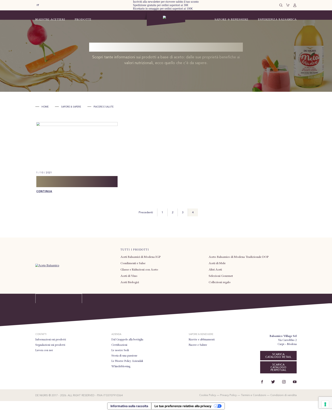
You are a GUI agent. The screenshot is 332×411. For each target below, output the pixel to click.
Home (45, 107)
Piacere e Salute (198, 344)
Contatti (40, 334)
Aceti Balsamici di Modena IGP (140, 257)
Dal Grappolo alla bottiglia (127, 339)
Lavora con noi (44, 350)
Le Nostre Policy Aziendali (127, 361)
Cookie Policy (207, 395)
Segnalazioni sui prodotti (50, 344)
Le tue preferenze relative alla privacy (182, 406)
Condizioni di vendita (283, 395)
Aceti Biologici (129, 282)
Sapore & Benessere (231, 19)
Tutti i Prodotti (134, 249)
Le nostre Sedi (120, 350)
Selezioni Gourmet (221, 276)
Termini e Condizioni (253, 395)
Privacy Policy (228, 395)
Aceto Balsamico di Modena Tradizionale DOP (239, 257)
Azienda (116, 334)
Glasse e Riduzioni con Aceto (139, 269)
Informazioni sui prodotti (50, 339)
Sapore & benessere (201, 334)
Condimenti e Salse (132, 263)
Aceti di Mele (217, 263)
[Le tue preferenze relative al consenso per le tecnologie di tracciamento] (325, 404)
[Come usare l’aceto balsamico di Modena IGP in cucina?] (77, 125)
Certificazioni (119, 344)
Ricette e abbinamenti (202, 339)
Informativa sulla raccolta (129, 406)
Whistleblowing (120, 366)
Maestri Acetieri (50, 19)
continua (44, 191)
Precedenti (146, 212)
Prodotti (83, 19)
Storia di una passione (124, 355)
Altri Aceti (215, 269)
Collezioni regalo (220, 282)
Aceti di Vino (128, 276)
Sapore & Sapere (71, 107)
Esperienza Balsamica (277, 19)
